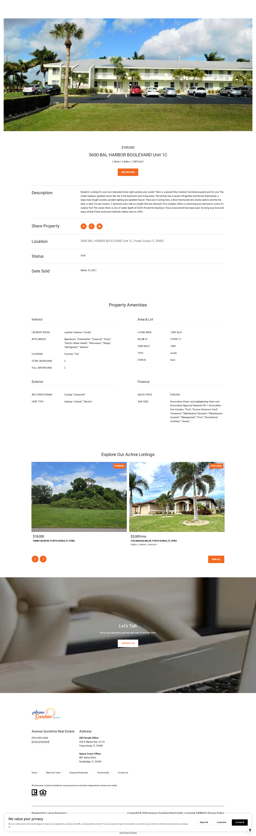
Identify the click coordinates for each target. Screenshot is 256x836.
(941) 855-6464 (40, 737)
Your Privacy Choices (128, 833)
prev (35, 559)
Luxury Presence (56, 813)
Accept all (240, 822)
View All (216, 559)
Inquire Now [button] (128, 172)
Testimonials (103, 772)
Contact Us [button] (128, 643)
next (43, 559)
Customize (221, 822)
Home (34, 772)
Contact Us (123, 772)
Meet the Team (53, 772)
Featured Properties (78, 772)
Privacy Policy (216, 813)
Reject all (204, 822)
